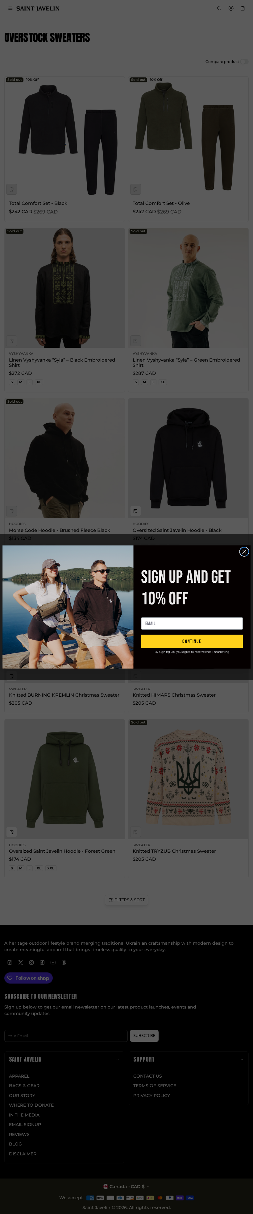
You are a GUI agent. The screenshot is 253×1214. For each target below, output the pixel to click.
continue (191, 641)
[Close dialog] (244, 551)
